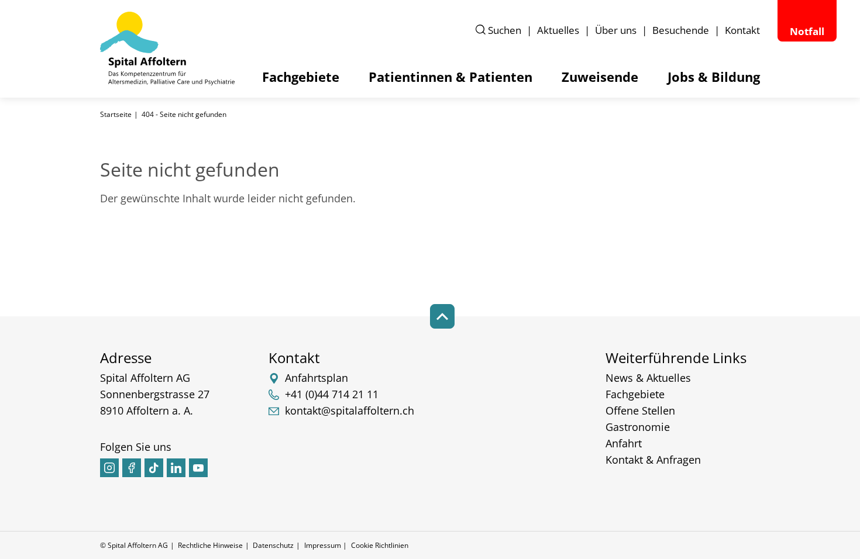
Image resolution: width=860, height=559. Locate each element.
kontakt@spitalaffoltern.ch (349, 410)
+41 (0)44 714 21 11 (332, 394)
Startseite (116, 114)
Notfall (807, 31)
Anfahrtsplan (316, 378)
